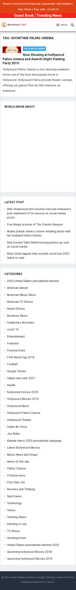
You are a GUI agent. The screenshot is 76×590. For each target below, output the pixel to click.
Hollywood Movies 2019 (23, 399)
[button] (62, 25)
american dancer (17, 288)
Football (12, 364)
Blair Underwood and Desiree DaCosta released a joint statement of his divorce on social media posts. (39, 213)
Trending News (49, 15)
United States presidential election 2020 (33, 545)
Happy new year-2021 (21, 378)
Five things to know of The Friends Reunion (35, 224)
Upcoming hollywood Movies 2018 (29, 552)
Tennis (11, 510)
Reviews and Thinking (21, 489)
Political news (16, 475)
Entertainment (16, 336)
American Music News (21, 295)
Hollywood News (34, 48)
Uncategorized (16, 538)
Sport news (14, 496)
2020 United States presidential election (33, 281)
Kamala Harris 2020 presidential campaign (34, 440)
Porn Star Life (16, 482)
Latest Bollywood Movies (23, 447)
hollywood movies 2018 (22, 392)
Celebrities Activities (20, 322)
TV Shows (13, 531)
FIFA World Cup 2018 (20, 357)
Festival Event (16, 350)
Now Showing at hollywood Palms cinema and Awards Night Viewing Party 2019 (34, 59)
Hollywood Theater (19, 420)
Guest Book (24, 15)
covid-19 (12, 329)
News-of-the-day (18, 461)
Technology (14, 503)
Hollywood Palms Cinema (23, 413)
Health (11, 385)
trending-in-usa (17, 524)
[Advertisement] (38, 150)
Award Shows (16, 308)
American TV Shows (20, 302)
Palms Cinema (16, 468)
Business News (17, 315)
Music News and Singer (22, 454)
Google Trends (16, 371)
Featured (12, 343)
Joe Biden (13, 433)
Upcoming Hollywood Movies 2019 (29, 558)
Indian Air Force (17, 427)
